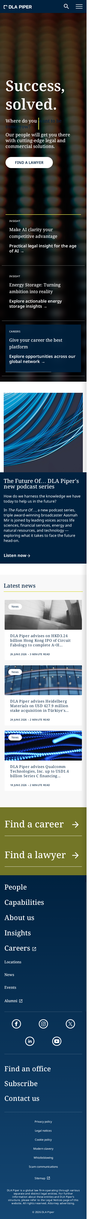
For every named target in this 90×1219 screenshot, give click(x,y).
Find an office (27, 1068)
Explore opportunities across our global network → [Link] (42, 359)
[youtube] (56, 1041)
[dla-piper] (18, 6)
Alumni (10, 1000)
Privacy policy (43, 1122)
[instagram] (43, 1024)
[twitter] (70, 1024)
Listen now (15, 555)
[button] (43, 826)
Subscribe (21, 1083)
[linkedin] (29, 1041)
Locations (12, 961)
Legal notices (43, 1131)
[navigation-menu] (79, 6)
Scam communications (43, 1167)
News (9, 974)
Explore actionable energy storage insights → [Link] (35, 303)
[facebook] (16, 1024)
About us (19, 917)
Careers (17, 948)
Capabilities (24, 902)
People (15, 887)
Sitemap (40, 1178)
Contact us (21, 1098)
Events (10, 987)
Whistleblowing (43, 1158)
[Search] (66, 6)
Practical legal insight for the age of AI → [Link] (42, 248)
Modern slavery (43, 1149)
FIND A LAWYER (29, 162)
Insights (17, 932)
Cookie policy (43, 1140)
